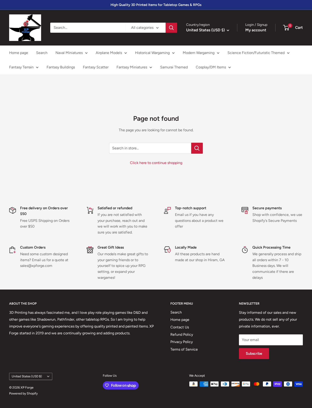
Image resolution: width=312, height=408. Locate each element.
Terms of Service (184, 349)
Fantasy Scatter (95, 67)
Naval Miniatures (69, 53)
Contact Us (179, 327)
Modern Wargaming (198, 53)
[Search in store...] (197, 148)
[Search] (171, 28)
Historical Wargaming (152, 53)
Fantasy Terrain (21, 67)
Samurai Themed (174, 67)
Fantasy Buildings (61, 67)
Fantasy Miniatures (131, 67)
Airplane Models (109, 53)
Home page (18, 53)
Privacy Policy (181, 342)
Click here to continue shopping (156, 163)
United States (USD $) (27, 376)
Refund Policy (181, 334)
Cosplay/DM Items (211, 67)
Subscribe (254, 353)
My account (255, 30)
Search (42, 53)
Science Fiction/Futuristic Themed (256, 53)
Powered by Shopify (23, 393)
